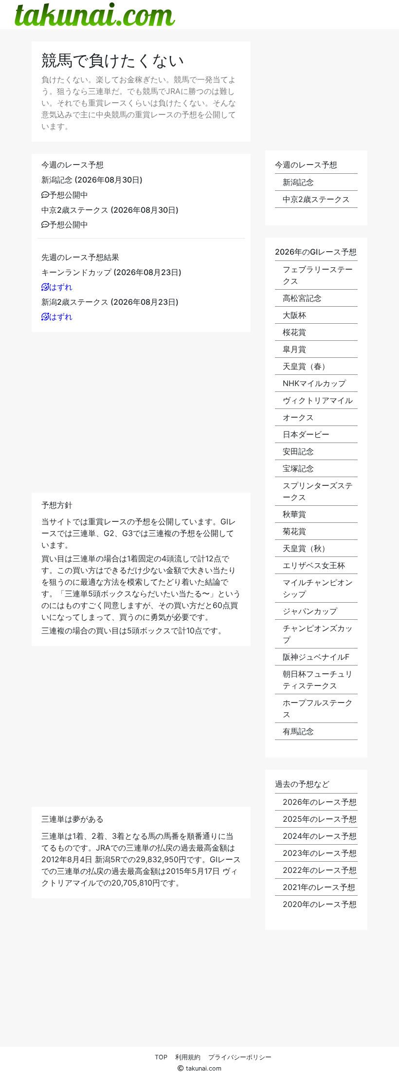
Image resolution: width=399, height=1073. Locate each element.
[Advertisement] (141, 412)
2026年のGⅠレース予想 (316, 252)
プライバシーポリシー (240, 1057)
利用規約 (187, 1057)
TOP (161, 1057)
